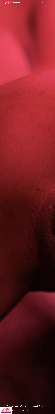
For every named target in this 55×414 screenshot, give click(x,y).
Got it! (6, 412)
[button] (42, 2)
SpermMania (26, 410)
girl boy (21, 410)
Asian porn (16, 410)
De (53, 1)
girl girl (8, 2)
